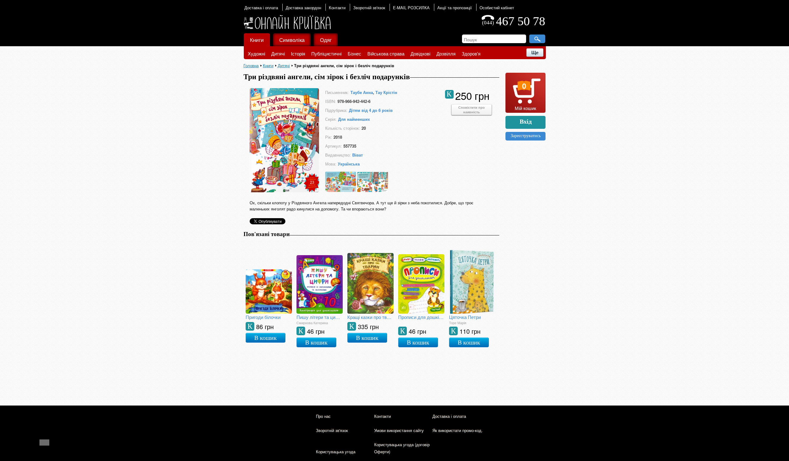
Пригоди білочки (263, 317)
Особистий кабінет (497, 7)
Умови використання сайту (399, 430)
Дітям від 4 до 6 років (371, 110)
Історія (298, 53)
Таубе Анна (361, 92)
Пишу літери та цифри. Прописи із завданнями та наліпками (319, 317)
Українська (349, 164)
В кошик (265, 337)
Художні (256, 53)
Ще (534, 52)
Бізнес (354, 53)
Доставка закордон (303, 7)
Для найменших (354, 119)
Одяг (326, 39)
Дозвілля (446, 53)
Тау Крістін (386, 92)
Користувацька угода (335, 452)
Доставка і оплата (261, 7)
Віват (357, 155)
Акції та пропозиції (454, 7)
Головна (251, 65)
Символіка (292, 39)
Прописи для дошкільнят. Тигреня (421, 317)
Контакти (337, 7)
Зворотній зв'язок (369, 7)
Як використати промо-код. (457, 430)
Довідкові (420, 53)
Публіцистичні (326, 53)
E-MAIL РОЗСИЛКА (411, 7)
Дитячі (278, 53)
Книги (257, 39)
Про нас (323, 416)
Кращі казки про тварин (370, 317)
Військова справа (385, 53)
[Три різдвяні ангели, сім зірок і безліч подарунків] (284, 190)
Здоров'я (471, 53)
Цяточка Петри (465, 317)
